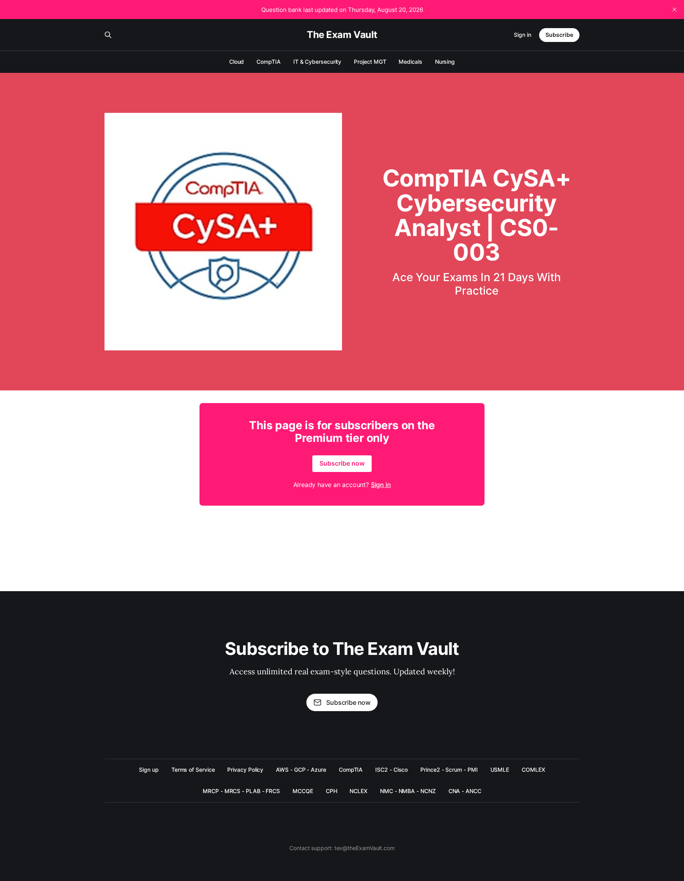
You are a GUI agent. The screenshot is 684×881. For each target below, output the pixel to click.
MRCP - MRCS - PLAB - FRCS (241, 791)
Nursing (445, 61)
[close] (674, 9)
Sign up (148, 769)
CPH (331, 791)
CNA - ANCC (464, 791)
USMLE (499, 769)
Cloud (236, 61)
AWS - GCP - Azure (301, 769)
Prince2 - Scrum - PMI (448, 769)
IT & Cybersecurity (317, 61)
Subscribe (559, 34)
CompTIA (268, 61)
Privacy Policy (245, 769)
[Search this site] (108, 35)
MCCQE (303, 791)
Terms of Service (193, 769)
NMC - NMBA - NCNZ (408, 791)
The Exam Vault (342, 35)
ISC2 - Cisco (391, 769)
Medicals (410, 61)
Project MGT (370, 61)
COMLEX (533, 769)
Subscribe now (342, 463)
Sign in (522, 34)
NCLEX (358, 791)
